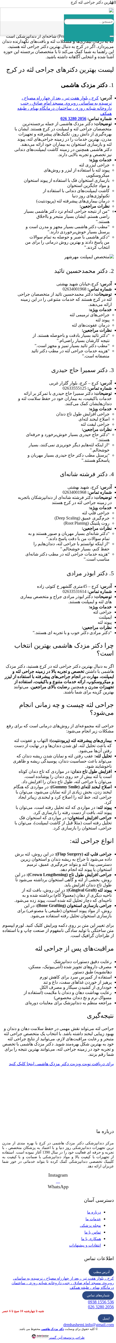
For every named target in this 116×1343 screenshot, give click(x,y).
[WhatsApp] (58, 1181)
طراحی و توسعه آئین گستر (67, 1337)
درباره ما (94, 1212)
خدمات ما (93, 1219)
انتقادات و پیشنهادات (85, 1245)
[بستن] (112, 36)
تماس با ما (92, 1232)
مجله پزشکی (90, 1225)
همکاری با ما (91, 1239)
